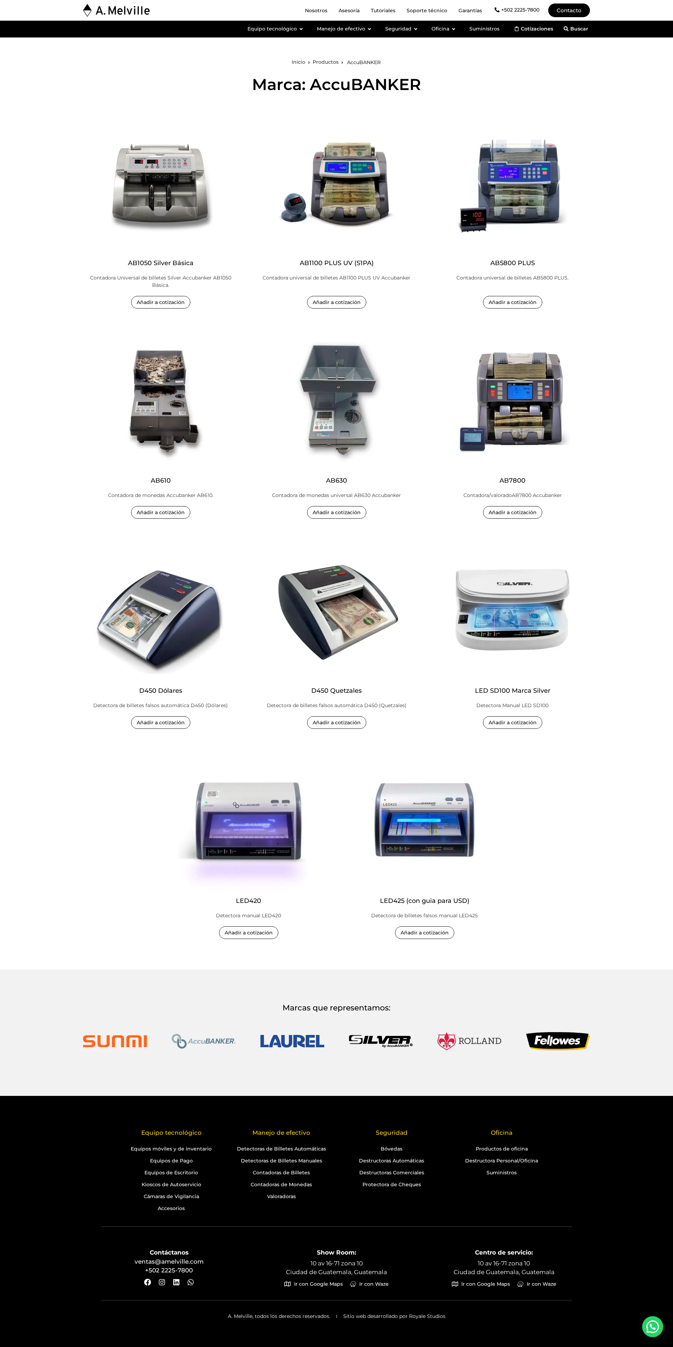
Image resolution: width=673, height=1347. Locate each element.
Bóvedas (391, 1149)
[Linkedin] (176, 1282)
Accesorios (171, 1208)
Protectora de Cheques (391, 1184)
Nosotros (316, 10)
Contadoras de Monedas (281, 1184)
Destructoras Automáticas (391, 1161)
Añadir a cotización (160, 302)
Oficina (501, 1132)
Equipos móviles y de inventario (171, 1149)
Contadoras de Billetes (281, 1172)
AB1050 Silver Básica (160, 263)
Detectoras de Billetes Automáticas (281, 1149)
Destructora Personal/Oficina (501, 1161)
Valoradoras (281, 1196)
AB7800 (512, 480)
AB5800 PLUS (512, 263)
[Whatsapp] (190, 1282)
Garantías (470, 10)
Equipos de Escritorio (171, 1172)
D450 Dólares (160, 691)
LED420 (248, 901)
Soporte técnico (427, 10)
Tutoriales (383, 10)
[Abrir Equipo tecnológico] (301, 29)
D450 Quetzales (336, 691)
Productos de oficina (502, 1149)
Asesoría (349, 10)
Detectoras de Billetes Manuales (281, 1161)
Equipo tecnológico (171, 1132)
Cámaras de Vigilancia (171, 1196)
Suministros (502, 1172)
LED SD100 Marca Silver (512, 691)
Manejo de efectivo (281, 1132)
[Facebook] (147, 1282)
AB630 (336, 480)
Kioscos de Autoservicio (171, 1184)
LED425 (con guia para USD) (424, 901)
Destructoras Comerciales (391, 1172)
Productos (326, 62)
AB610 (160, 480)
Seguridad (392, 1132)
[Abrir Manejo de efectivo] (369, 29)
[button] (652, 1326)
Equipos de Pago (171, 1161)
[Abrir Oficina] (453, 29)
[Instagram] (161, 1282)
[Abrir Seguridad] (415, 29)
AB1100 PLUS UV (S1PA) (337, 263)
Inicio (298, 62)
